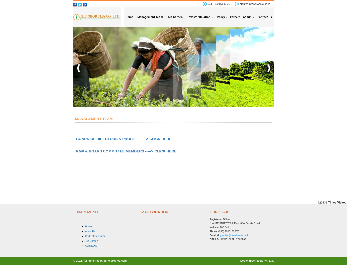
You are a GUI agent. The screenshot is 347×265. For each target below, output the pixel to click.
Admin (247, 17)
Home (129, 17)
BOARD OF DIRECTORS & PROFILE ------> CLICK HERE (123, 139)
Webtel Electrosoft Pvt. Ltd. (257, 260)
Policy (221, 17)
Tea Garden (175, 17)
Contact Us (264, 17)
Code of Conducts (95, 236)
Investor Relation (199, 17)
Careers (235, 17)
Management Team (150, 17)
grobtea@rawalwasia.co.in (255, 3)
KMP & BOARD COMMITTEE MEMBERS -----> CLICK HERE (126, 151)
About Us (90, 231)
